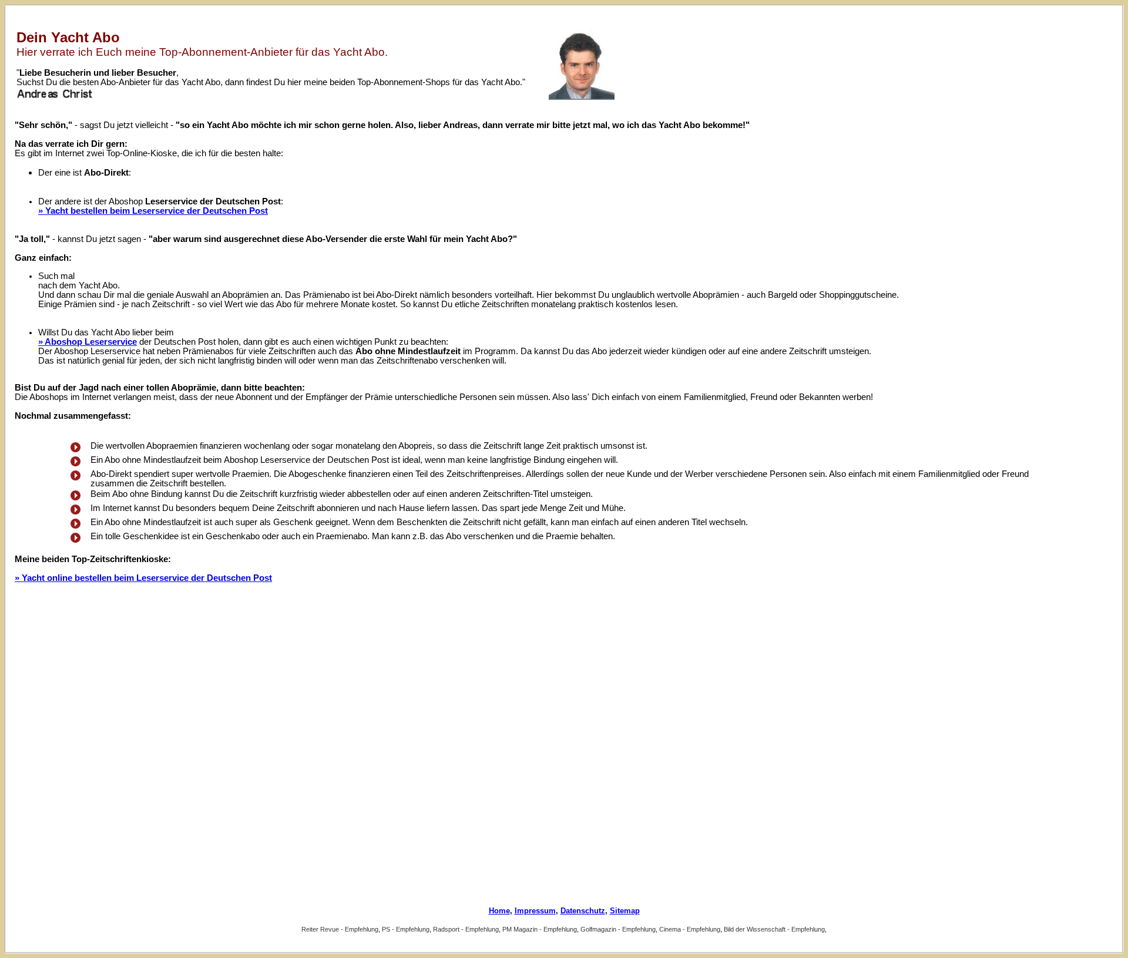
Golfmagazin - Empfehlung (618, 929)
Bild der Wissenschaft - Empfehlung (774, 929)
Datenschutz (582, 910)
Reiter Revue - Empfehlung (339, 929)
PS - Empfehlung (405, 929)
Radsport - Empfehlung (466, 929)
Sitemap (625, 910)
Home (499, 910)
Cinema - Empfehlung (689, 929)
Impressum (535, 910)
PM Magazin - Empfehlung (539, 929)
